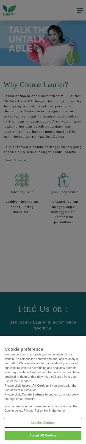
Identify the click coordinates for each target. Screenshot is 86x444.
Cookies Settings (43, 422)
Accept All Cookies (43, 435)
